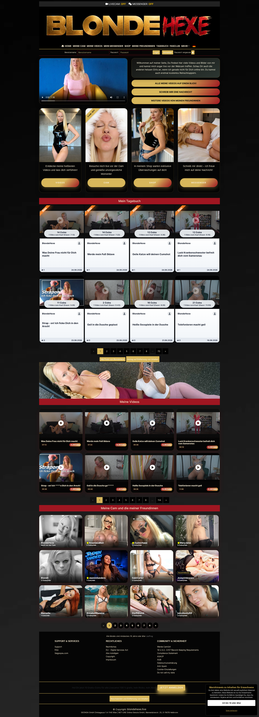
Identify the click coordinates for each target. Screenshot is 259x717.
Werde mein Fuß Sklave (98, 441)
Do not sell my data (166, 672)
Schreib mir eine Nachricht (175, 92)
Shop (128, 46)
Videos (60, 182)
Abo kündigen (112, 653)
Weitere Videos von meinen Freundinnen (175, 100)
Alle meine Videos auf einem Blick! (176, 83)
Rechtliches (111, 647)
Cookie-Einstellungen (166, 669)
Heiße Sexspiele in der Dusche (147, 485)
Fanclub (175, 46)
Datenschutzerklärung (167, 663)
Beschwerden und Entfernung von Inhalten (129, 699)
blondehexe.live (136, 709)
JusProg (149, 636)
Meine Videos (94, 46)
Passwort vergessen (182, 52)
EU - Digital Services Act (117, 650)
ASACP (160, 656)
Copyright (110, 656)
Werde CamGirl (164, 647)
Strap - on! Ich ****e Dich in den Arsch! (60, 485)
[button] (194, 46)
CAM (106, 182)
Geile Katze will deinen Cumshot (148, 441)
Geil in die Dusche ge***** (100, 485)
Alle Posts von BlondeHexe (112, 359)
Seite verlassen (231, 710)
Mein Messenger (113, 46)
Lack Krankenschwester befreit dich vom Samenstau (196, 442)
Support (58, 647)
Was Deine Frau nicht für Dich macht (59, 441)
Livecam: (117, 4)
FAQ (56, 650)
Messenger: (143, 4)
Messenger (198, 182)
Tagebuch (162, 46)
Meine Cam (79, 46)
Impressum (111, 659)
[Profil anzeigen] (79, 243)
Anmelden (167, 52)
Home (68, 46)
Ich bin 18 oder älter (231, 703)
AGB (159, 659)
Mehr (184, 46)
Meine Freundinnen (143, 46)
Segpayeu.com (61, 653)
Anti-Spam (162, 666)
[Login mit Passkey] (193, 52)
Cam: (91, 113)
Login (156, 52)
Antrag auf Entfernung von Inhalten (142, 359)
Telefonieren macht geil (190, 485)
